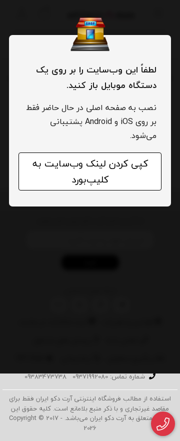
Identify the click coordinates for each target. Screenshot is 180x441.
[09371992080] (163, 424)
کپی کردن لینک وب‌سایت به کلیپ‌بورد (90, 172)
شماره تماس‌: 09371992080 (108, 376)
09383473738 (45, 376)
